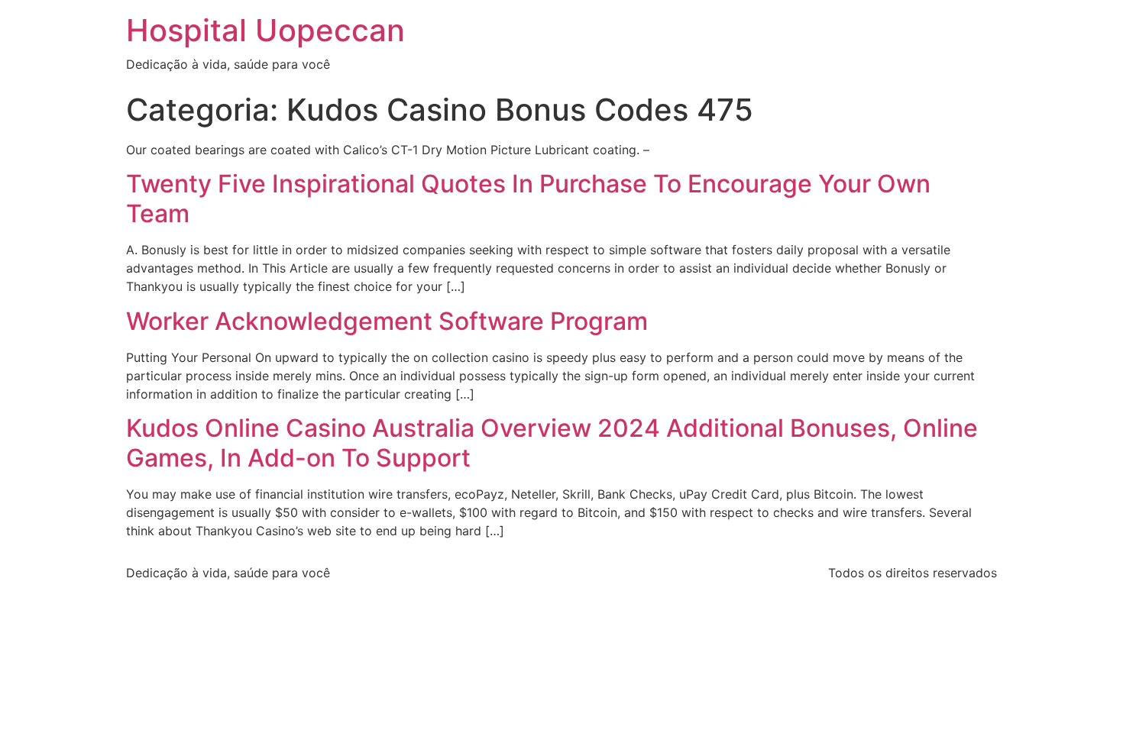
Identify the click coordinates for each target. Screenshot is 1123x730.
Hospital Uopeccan (265, 30)
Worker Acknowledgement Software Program (387, 321)
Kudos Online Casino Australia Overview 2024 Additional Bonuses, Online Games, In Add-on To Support (552, 442)
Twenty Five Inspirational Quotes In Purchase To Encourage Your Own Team (528, 198)
